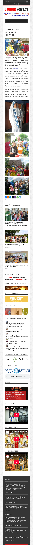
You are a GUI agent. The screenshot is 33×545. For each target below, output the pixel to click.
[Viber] (15, 197)
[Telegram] (20, 197)
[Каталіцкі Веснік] (16, 10)
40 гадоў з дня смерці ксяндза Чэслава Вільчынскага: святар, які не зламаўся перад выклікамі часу (15, 325)
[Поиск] (27, 1)
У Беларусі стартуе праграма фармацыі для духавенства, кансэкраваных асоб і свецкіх (17, 336)
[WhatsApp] (17, 197)
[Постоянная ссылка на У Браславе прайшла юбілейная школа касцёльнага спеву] (16, 263)
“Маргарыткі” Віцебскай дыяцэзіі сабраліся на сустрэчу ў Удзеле (14, 245)
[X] (13, 197)
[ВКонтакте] (6, 197)
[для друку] (5, 199)
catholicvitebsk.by (10, 540)
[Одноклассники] (8, 197)
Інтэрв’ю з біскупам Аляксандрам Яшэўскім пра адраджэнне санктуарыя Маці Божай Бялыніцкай (17, 348)
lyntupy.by (15, 68)
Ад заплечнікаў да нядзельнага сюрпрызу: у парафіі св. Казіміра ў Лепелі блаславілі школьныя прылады (16, 223)
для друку (9, 199)
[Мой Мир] (10, 197)
